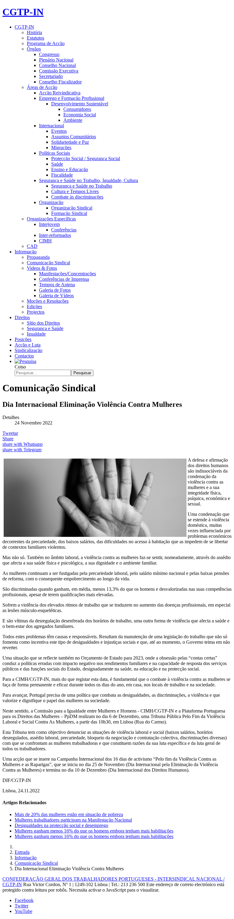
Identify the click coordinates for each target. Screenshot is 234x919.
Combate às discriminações (77, 196)
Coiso (20, 366)
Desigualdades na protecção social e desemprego (61, 825)
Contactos (24, 355)
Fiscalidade (62, 175)
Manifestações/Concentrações (67, 273)
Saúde (57, 164)
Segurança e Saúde (45, 328)
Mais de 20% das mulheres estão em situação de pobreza (69, 814)
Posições (23, 339)
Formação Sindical (69, 213)
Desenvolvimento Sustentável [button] (79, 103)
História (34, 32)
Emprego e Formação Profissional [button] (71, 98)
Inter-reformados (55, 235)
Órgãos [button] (34, 48)
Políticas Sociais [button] (54, 153)
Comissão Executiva (58, 70)
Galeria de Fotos (55, 290)
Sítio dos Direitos (43, 323)
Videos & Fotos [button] (42, 268)
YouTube (23, 911)
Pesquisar (82, 373)
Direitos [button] (22, 317)
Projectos (35, 312)
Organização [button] (51, 202)
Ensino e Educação (69, 169)
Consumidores (77, 109)
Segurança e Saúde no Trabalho (81, 185)
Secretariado (51, 76)
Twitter (21, 905)
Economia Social (79, 114)
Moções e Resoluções (48, 301)
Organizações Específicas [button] (51, 218)
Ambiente (72, 120)
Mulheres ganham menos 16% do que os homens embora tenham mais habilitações (94, 830)
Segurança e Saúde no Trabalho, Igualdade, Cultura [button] (88, 180)
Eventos (59, 131)
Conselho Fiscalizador (60, 81)
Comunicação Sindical (48, 262)
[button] (25, 361)
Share (7, 438)
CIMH (45, 240)
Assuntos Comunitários (73, 136)
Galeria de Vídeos (56, 295)
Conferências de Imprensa (64, 279)
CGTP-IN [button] (24, 27)
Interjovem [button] (49, 224)
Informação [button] (26, 251)
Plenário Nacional (56, 59)
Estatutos (35, 37)
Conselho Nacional (57, 65)
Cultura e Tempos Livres (75, 191)
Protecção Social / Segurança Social (85, 158)
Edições (34, 306)
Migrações (61, 147)
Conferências (63, 229)
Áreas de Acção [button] (42, 87)
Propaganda (38, 257)
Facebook (24, 900)
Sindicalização (28, 350)
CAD (32, 246)
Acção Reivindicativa (59, 92)
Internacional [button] (51, 125)
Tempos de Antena (57, 284)
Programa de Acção (46, 43)
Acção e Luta (28, 344)
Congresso (49, 54)
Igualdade (36, 333)
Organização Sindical (71, 207)
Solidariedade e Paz (70, 142)
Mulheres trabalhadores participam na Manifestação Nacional (73, 819)
